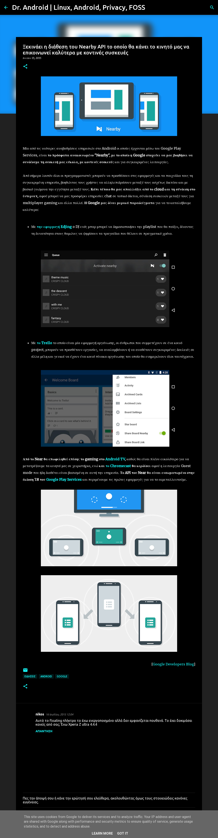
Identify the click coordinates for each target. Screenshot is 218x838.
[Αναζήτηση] (151, 7)
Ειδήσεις (30, 676)
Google (62, 676)
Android (46, 676)
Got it (122, 833)
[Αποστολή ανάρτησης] (25, 671)
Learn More (102, 833)
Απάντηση (44, 731)
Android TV (115, 459)
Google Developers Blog (173, 664)
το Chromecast (118, 466)
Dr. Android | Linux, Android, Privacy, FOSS (78, 7)
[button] (25, 67)
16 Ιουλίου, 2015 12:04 (59, 714)
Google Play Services (64, 479)
